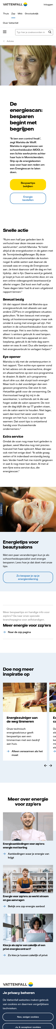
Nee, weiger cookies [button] (28, 1016)
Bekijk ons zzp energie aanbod (26, 906)
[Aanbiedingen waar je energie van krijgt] (28, 826)
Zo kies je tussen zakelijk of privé (28, 955)
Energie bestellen (28, 198)
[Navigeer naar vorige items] (45, 765)
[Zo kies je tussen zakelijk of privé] (28, 928)
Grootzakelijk (31, 13)
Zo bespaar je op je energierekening (28, 577)
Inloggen (48, 4)
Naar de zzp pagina (19, 632)
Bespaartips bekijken (28, 184)
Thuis (6, 13)
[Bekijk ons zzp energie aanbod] (28, 879)
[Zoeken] (49, 32)
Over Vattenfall (10, 22)
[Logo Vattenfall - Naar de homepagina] (15, 4)
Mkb (20, 13)
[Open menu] (4, 32)
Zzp (13, 13)
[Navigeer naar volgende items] (50, 765)
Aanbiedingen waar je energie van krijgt (28, 855)
